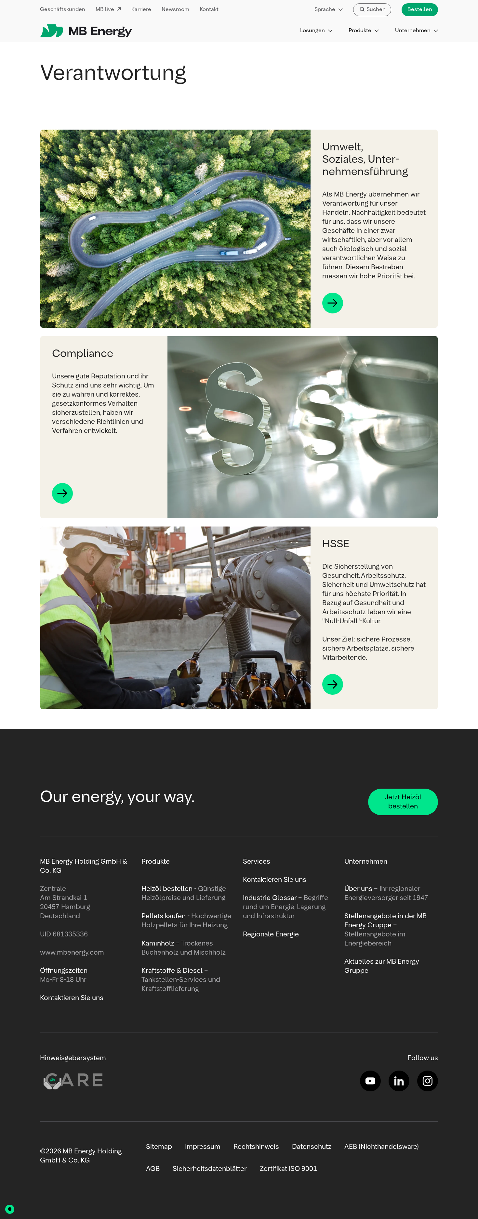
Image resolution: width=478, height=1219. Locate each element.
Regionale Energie (271, 934)
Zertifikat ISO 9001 (288, 1169)
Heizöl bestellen (167, 889)
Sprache (324, 9)
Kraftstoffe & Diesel (172, 971)
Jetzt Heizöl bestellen (403, 802)
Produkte (360, 30)
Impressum (202, 1147)
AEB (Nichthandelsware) (381, 1147)
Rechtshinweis (256, 1147)
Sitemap (159, 1147)
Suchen (376, 9)
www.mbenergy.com (72, 952)
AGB (153, 1169)
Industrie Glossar (270, 898)
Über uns (358, 889)
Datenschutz (311, 1147)
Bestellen (419, 9)
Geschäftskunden (62, 9)
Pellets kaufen (163, 916)
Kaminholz (158, 943)
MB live (105, 9)
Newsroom (175, 9)
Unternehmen (413, 30)
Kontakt (209, 9)
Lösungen (312, 30)
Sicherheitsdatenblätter (210, 1169)
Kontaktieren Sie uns (274, 880)
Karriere (141, 9)
